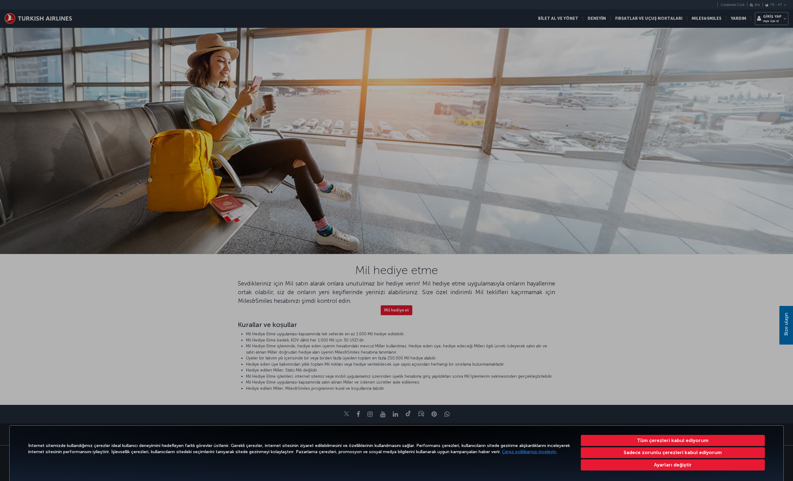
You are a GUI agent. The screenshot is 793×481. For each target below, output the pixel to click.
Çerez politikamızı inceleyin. (529, 451)
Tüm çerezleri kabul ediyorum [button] (672, 440)
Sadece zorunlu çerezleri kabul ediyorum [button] (673, 452)
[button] (673, 464)
